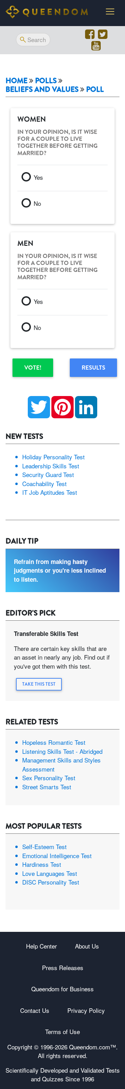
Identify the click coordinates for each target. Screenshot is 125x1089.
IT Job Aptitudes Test (49, 492)
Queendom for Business (62, 988)
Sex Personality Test (48, 777)
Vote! (32, 367)
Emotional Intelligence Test (57, 855)
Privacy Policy (86, 1010)
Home (16, 80)
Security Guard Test (48, 474)
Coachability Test (44, 483)
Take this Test (39, 684)
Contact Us (34, 1010)
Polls (46, 80)
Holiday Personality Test (53, 456)
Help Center (41, 946)
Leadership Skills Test (50, 465)
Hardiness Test (41, 864)
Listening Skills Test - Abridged (62, 751)
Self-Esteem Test (44, 846)
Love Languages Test (49, 873)
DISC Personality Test (50, 882)
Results (93, 367)
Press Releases (62, 967)
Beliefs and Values (42, 89)
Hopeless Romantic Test (53, 742)
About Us (87, 946)
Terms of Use (62, 1031)
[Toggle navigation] (110, 11)
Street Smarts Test (46, 786)
